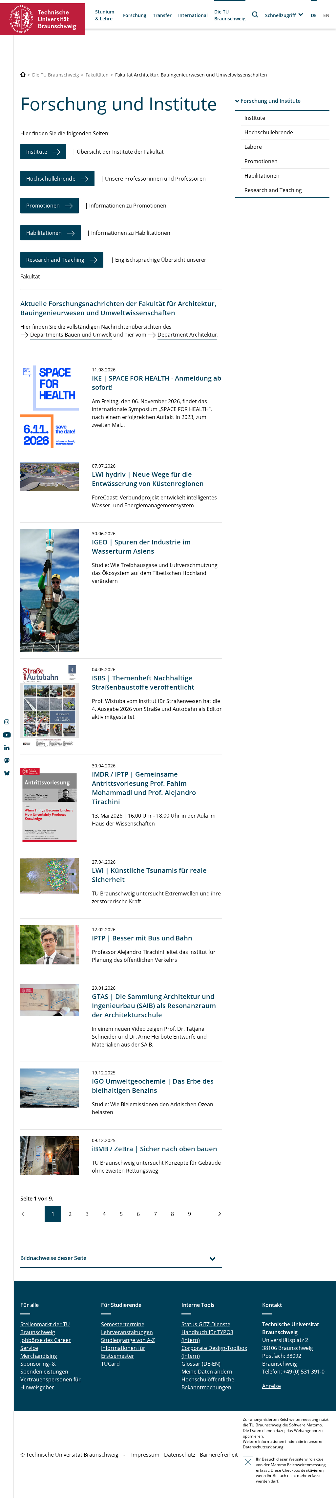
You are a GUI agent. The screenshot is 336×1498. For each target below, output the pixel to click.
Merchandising (38, 1355)
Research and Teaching (273, 190)
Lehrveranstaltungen (127, 1332)
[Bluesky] (6, 774)
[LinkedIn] (6, 748)
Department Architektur (187, 334)
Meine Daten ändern (206, 1371)
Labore (253, 146)
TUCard (110, 1363)
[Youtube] (6, 735)
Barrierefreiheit (219, 1454)
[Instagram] (6, 723)
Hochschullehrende (268, 132)
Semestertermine (122, 1324)
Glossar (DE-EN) (200, 1363)
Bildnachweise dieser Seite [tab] (53, 1258)
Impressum (145, 1454)
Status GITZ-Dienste (205, 1324)
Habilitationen (262, 175)
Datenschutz (179, 1454)
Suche (255, 14)
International (193, 15)
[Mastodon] (6, 761)
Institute (254, 117)
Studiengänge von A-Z (128, 1340)
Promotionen (261, 161)
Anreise (271, 1386)
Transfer (162, 15)
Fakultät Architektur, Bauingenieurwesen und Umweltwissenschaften (191, 75)
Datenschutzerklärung (263, 1447)
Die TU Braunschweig (229, 15)
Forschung (134, 15)
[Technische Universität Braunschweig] (42, 19)
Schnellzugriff (280, 15)
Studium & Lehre (104, 15)
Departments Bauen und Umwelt (71, 334)
